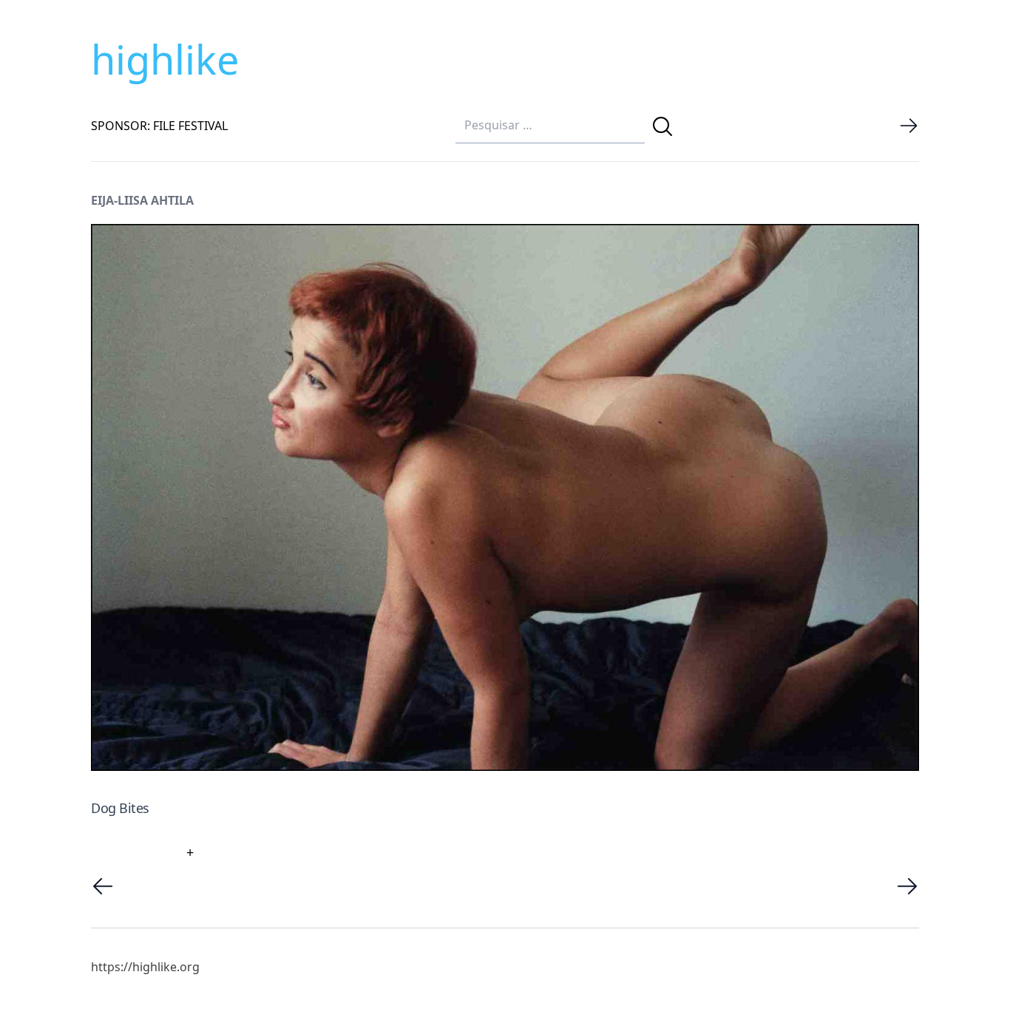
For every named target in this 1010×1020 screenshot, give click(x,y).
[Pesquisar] (662, 126)
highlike (165, 59)
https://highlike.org (145, 967)
